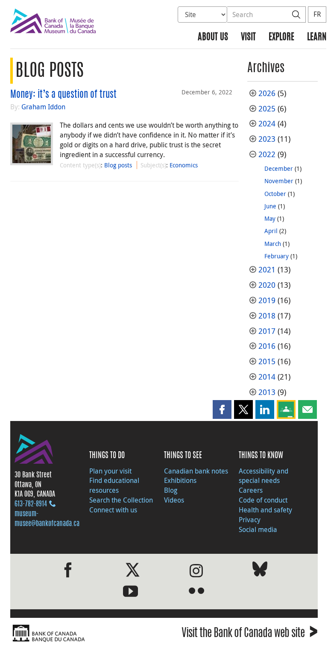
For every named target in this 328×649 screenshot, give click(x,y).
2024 (266, 124)
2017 (266, 331)
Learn (316, 37)
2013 (266, 392)
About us (213, 37)
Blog (170, 490)
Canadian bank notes (196, 471)
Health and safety (265, 510)
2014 (266, 377)
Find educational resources (114, 485)
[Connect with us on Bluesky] (259, 571)
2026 (266, 93)
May (269, 218)
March (272, 244)
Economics (184, 165)
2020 (266, 285)
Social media (258, 529)
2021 (266, 270)
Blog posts (118, 165)
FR (317, 14)
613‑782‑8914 (31, 504)
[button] (222, 409)
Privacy (250, 519)
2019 (266, 300)
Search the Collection (121, 500)
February (276, 256)
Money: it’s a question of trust (63, 94)
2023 (266, 139)
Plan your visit (110, 471)
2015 (266, 361)
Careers (251, 490)
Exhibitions (180, 480)
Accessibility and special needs (263, 475)
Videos (174, 500)
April (271, 231)
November (278, 181)
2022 (266, 154)
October (275, 194)
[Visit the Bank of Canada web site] (85, 633)
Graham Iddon (43, 106)
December (278, 168)
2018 (266, 316)
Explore (281, 37)
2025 (266, 109)
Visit (248, 37)
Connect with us (113, 510)
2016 (266, 346)
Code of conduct (263, 500)
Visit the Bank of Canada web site (250, 634)
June (270, 206)
